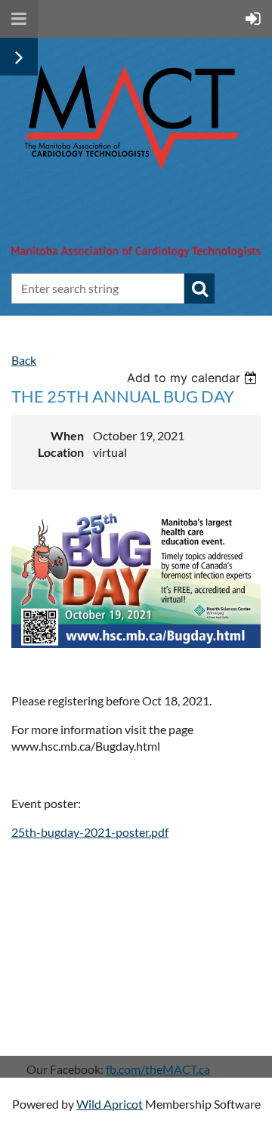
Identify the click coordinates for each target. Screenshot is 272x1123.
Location (61, 452)
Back (23, 360)
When (67, 435)
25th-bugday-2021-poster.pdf (89, 832)
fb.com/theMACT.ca (158, 1069)
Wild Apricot (109, 1104)
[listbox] (194, 378)
